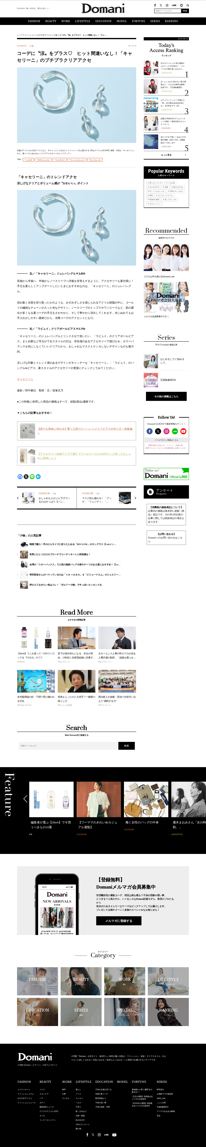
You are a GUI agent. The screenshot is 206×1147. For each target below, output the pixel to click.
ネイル (42, 1116)
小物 (55, 35)
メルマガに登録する (118, 920)
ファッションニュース (26, 1103)
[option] (51, 809)
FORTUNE (138, 21)
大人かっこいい (155, 204)
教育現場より (100, 1098)
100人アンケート (83, 1124)
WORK (65, 21)
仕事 (64, 1094)
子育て (78, 1107)
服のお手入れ (178, 187)
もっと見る (166, 155)
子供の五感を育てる (103, 1089)
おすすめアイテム (44, 35)
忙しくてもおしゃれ (77, 160)
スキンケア (44, 1094)
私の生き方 (80, 1120)
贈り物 (78, 1129)
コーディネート (23, 1089)
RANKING (171, 21)
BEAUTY (50, 21)
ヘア (41, 1098)
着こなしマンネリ (156, 183)
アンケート (164, 490)
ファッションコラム (25, 1094)
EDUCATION (103, 21)
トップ (19, 35)
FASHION (34, 21)
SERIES (155, 21)
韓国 (151, 195)
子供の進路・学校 (102, 1107)
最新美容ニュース (47, 1107)
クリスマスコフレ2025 (49, 1111)
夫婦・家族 (80, 1116)
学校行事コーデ (101, 1094)
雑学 (64, 1089)
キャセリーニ (25, 379)
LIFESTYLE (82, 21)
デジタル (65, 1098)
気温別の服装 (154, 199)
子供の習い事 (100, 1103)
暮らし (78, 1089)
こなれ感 (29, 160)
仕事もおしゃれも (44, 160)
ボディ (42, 1103)
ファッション (29, 35)
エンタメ (79, 1098)
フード (78, 1094)
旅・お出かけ (81, 1111)
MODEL (122, 21)
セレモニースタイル (165, 195)
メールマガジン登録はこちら (166, 440)
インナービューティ (48, 1120)
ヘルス (78, 1103)
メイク (42, 1089)
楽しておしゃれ (95, 160)
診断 (166, 187)
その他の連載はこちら (166, 396)
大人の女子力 (60, 160)
